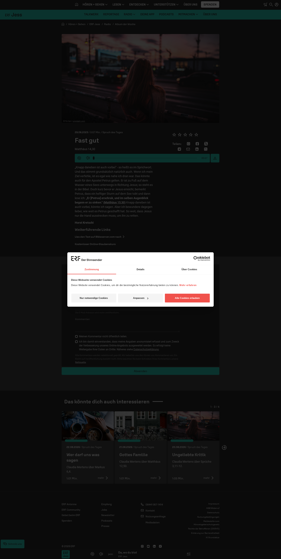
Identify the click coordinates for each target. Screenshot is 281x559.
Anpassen (138, 298)
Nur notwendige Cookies (94, 298)
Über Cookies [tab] (189, 269)
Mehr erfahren (188, 285)
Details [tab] (141, 269)
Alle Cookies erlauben (187, 298)
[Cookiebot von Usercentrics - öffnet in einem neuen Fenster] (196, 258)
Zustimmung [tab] (92, 269)
